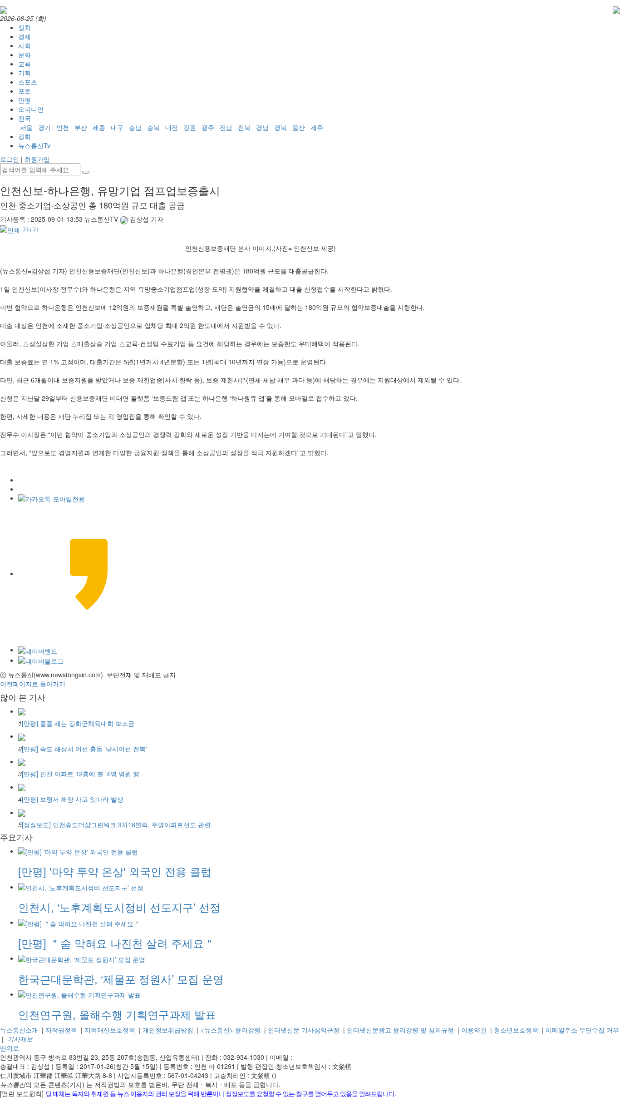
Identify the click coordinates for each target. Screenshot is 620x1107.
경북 (280, 127)
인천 (62, 127)
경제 (24, 36)
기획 (24, 72)
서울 (26, 127)
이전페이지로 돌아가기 (32, 683)
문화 (24, 54)
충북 (153, 127)
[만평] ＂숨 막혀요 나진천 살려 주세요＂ (116, 943)
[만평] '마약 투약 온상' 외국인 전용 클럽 (115, 871)
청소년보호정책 (516, 1029)
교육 (24, 63)
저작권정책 (61, 1029)
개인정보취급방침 (168, 1029)
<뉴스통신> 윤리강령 (231, 1029)
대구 (117, 127)
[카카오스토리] (89, 573)
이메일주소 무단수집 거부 (582, 1029)
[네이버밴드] (37, 649)
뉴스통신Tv (34, 145)
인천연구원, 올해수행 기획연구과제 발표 (117, 1014)
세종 (99, 127)
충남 (135, 127)
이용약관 (474, 1029)
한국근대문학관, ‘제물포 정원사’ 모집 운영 (121, 979)
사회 (24, 45)
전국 (24, 118)
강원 (189, 127)
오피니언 (31, 109)
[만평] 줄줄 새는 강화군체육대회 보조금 (78, 723)
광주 (208, 127)
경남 (262, 127)
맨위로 (9, 1047)
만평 (24, 99)
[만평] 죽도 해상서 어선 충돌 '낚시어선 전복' (84, 748)
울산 (298, 127)
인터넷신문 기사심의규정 (304, 1029)
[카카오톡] (51, 497)
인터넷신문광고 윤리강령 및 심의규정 (400, 1029)
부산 (80, 127)
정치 (24, 27)
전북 (244, 127)
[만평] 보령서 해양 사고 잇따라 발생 (72, 799)
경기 (44, 127)
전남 (226, 127)
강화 (24, 136)
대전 (171, 127)
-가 (24, 228)
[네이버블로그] (41, 660)
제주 (316, 127)
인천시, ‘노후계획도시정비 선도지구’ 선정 (119, 907)
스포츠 (27, 81)
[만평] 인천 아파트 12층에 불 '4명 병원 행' (81, 773)
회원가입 (37, 159)
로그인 (9, 159)
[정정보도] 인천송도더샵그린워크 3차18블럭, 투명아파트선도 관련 (116, 824)
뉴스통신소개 (19, 1029)
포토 (24, 90)
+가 (34, 228)
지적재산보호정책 (109, 1029)
